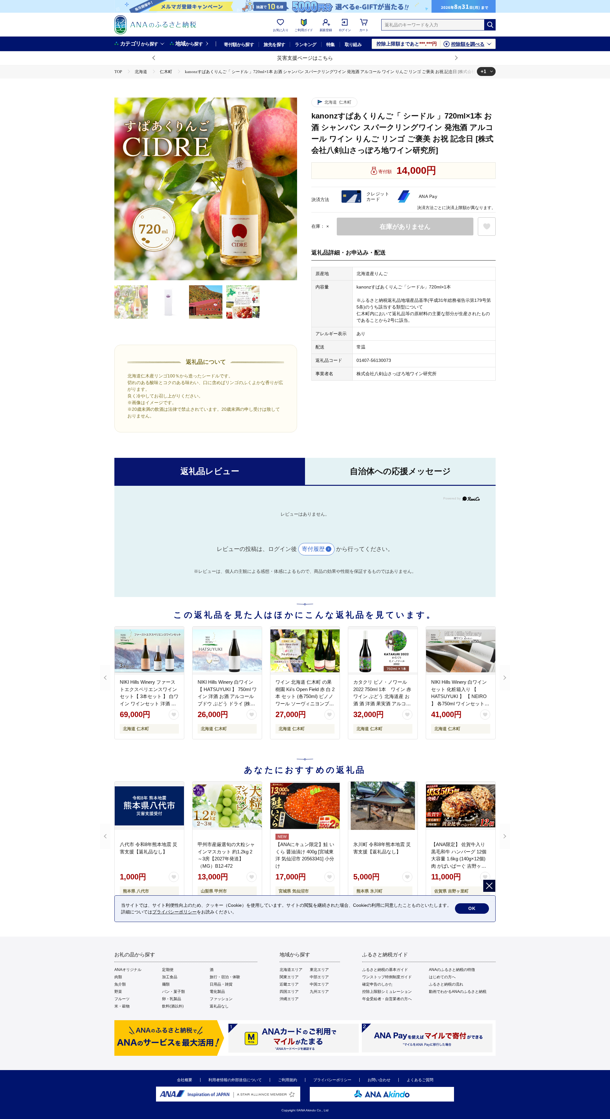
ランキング (305, 44)
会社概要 (184, 1080)
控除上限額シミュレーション (387, 991)
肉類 (118, 977)
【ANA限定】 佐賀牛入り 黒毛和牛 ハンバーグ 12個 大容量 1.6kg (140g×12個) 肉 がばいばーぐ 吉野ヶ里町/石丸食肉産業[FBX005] (458, 859)
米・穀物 (122, 1006)
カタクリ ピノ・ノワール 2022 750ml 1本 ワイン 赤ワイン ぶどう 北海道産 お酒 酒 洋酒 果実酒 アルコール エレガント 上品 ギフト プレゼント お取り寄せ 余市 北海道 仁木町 (382, 703)
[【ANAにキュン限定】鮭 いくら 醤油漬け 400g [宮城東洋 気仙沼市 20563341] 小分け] (305, 806)
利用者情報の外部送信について (235, 1080)
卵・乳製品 (171, 999)
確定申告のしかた (377, 984)
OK (472, 908)
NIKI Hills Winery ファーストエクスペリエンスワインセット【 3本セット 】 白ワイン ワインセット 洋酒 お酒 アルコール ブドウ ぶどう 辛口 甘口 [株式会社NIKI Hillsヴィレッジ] (149, 703)
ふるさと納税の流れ (446, 984)
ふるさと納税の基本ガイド (385, 969)
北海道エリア (291, 969)
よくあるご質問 (420, 1080)
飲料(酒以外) (173, 1006)
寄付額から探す (239, 44)
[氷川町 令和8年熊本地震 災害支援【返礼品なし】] (382, 806)
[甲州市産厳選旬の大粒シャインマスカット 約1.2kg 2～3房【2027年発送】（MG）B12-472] (227, 806)
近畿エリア (289, 984)
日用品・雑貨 (221, 984)
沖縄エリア (289, 999)
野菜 (118, 991)
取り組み (353, 44)
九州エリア (319, 991)
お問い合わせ (379, 1080)
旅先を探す (274, 44)
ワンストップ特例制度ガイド (387, 977)
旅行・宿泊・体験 (225, 977)
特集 (330, 44)
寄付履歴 (313, 549)
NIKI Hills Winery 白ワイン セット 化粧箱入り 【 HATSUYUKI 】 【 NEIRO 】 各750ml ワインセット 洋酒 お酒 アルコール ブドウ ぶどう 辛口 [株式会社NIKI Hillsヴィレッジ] (459, 703)
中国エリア (319, 984)
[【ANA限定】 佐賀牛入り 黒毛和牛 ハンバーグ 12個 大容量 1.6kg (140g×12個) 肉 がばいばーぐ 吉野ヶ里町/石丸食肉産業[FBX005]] (460, 806)
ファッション (221, 999)
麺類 (166, 984)
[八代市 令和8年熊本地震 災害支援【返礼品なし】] (149, 806)
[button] (154, 58)
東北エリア (319, 969)
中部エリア (319, 977)
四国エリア (289, 991)
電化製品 (217, 991)
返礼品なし (219, 1006)
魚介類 (120, 984)
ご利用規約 (287, 1080)
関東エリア (289, 977)
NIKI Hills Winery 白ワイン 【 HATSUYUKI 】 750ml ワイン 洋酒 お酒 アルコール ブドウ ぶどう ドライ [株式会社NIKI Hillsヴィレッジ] (227, 696)
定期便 (167, 969)
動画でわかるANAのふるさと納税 (457, 991)
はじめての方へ (442, 977)
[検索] (490, 25)
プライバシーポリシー (332, 1080)
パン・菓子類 (173, 991)
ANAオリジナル (127, 969)
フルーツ (122, 999)
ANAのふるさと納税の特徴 (452, 969)
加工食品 (169, 977)
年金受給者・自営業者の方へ (387, 999)
